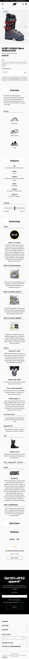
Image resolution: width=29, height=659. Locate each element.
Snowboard (17, 600)
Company (5, 621)
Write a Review (14, 558)
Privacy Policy (21, 602)
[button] (2, 4)
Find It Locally (5, 81)
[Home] (15, 4)
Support (5, 630)
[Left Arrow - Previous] (1, 1)
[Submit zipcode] (25, 637)
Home (3, 8)
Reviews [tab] (12, 539)
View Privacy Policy (14, 655)
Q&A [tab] (18, 539)
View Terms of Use (22, 655)
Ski (11, 600)
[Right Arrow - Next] (28, 1)
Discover (5, 625)
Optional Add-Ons (6, 68)
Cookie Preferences (14, 656)
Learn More (14, 592)
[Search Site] (23, 4)
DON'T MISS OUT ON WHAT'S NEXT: (14, 0)
